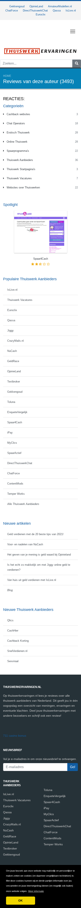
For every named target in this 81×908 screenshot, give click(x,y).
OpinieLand (36, 6)
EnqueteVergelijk (17, 412)
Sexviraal (12, 661)
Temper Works (16, 493)
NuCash (12, 350)
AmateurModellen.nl (60, 6)
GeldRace (13, 361)
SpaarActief (14, 453)
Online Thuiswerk (16, 141)
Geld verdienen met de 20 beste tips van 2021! (35, 534)
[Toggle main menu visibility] (73, 31)
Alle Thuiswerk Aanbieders (23, 504)
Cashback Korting (18, 640)
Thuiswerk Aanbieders (19, 160)
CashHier (12, 630)
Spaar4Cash (14, 422)
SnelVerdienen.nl (17, 651)
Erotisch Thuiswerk (18, 132)
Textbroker (13, 381)
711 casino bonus (14, 735)
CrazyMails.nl (15, 340)
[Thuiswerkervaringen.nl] (40, 50)
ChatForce (11, 10)
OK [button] (20, 900)
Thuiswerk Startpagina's (20, 169)
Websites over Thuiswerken (23, 187)
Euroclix (40, 14)
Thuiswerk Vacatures (19, 178)
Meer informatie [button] (36, 891)
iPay (10, 432)
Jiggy (10, 330)
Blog (10, 590)
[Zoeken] (76, 63)
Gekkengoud (17, 6)
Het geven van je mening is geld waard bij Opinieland (39, 554)
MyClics (12, 442)
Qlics (10, 620)
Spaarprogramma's (17, 150)
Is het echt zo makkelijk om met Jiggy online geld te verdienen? (38, 567)
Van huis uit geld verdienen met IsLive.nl (31, 580)
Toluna (11, 402)
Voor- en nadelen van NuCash (25, 544)
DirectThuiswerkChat (35, 10)
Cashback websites (18, 114)
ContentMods (15, 483)
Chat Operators (15, 123)
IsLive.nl (71, 10)
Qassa (57, 10)
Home (7, 75)
